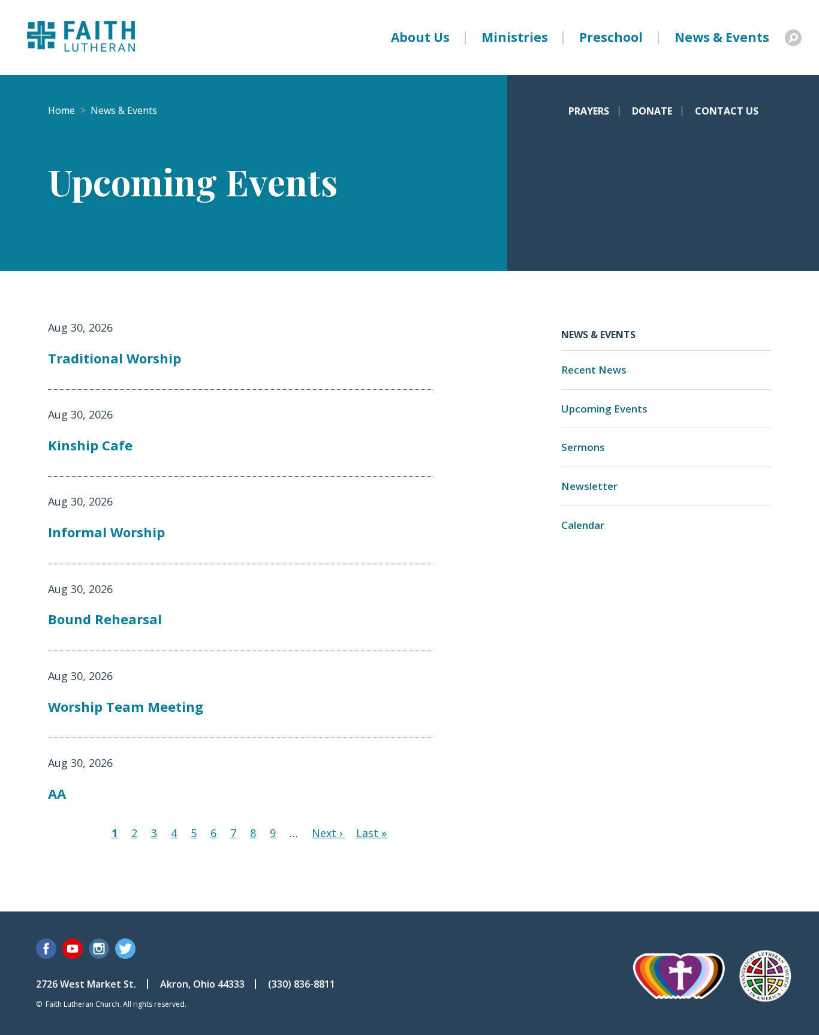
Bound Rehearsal (105, 619)
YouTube (72, 948)
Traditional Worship (114, 358)
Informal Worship (106, 532)
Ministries (514, 37)
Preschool (611, 37)
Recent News (594, 370)
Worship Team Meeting (125, 706)
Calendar (582, 525)
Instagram (99, 948)
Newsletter (589, 486)
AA (57, 793)
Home (61, 110)
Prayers (588, 111)
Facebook (46, 948)
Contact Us (726, 111)
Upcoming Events (604, 409)
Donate (652, 111)
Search (793, 37)
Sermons (583, 447)
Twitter (125, 948)
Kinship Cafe (90, 445)
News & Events (722, 37)
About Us (420, 37)
